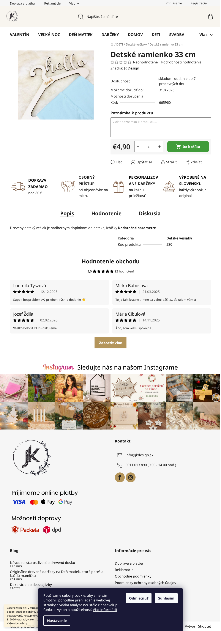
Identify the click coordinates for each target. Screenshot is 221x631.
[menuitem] (20, 34)
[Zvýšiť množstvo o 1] (159, 146)
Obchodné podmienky (133, 576)
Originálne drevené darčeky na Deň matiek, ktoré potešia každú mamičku (56, 573)
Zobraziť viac (110, 342)
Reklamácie (52, 3)
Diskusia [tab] (150, 213)
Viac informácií (105, 609)
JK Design (131, 68)
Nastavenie (57, 620)
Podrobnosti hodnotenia (181, 62)
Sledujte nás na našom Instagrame (127, 367)
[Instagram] (131, 477)
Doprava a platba (22, 3)
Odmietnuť (138, 598)
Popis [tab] (67, 213)
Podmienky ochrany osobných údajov (145, 582)
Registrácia (199, 3)
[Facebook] (120, 477)
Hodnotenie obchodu (111, 261)
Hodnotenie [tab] (106, 213)
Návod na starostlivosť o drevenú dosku (42, 563)
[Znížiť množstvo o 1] (138, 146)
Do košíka (191, 146)
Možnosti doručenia (126, 96)
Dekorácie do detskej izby (31, 585)
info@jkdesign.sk (139, 455)
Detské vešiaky (179, 238)
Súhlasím (166, 598)
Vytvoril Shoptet (198, 626)
